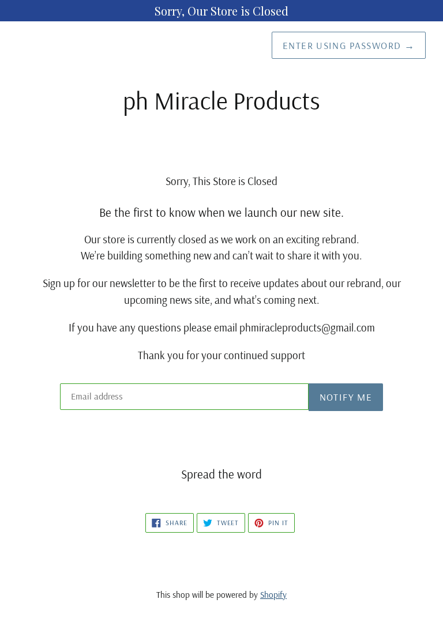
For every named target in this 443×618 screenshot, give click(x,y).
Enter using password (349, 45)
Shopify (273, 594)
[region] (221, 10)
